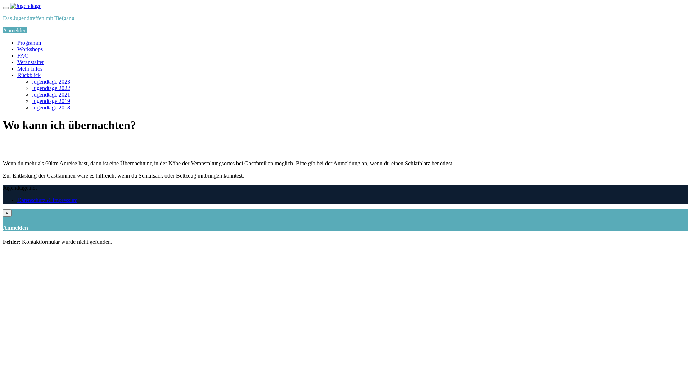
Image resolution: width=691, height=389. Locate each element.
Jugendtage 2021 (51, 94)
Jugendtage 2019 (51, 101)
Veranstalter (30, 62)
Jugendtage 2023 (51, 82)
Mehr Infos (29, 69)
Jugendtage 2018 (51, 107)
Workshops (30, 49)
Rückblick (29, 75)
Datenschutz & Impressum (47, 200)
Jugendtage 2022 (51, 88)
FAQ (23, 56)
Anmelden (15, 30)
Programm (29, 43)
